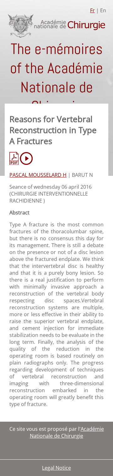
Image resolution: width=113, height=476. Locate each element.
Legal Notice (56, 467)
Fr (92, 10)
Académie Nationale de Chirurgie (67, 432)
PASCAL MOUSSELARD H (38, 174)
